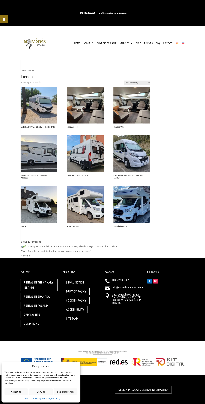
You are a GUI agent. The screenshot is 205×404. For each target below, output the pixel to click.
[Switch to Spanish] (177, 43)
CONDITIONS (31, 323)
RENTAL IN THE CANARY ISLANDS (38, 285)
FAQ (158, 43)
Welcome (25, 255)
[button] (4, 19)
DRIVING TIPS (32, 314)
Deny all (41, 391)
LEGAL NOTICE (75, 282)
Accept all (16, 391)
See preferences (65, 391)
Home (77, 43)
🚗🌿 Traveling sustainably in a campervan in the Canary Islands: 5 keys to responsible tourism (69, 246)
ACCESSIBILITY (75, 309)
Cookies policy (28, 398)
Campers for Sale (106, 43)
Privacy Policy (41, 398)
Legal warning (54, 398)
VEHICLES (124, 43)
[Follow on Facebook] (149, 281)
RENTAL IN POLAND (36, 305)
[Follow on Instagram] (155, 281)
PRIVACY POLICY (76, 291)
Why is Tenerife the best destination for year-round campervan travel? (56, 251)
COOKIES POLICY (76, 300)
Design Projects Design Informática (143, 390)
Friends (148, 43)
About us (88, 43)
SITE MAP (72, 318)
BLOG (138, 43)
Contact (167, 43)
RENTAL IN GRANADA (37, 296)
